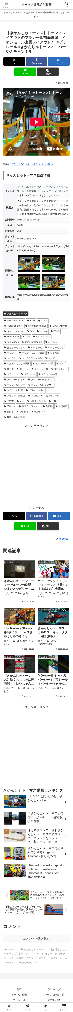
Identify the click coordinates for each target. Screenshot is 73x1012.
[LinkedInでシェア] (44, 967)
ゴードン (24, 369)
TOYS (57, 331)
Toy (32, 331)
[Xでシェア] (12, 946)
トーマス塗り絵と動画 (36, 4)
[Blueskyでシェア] (44, 946)
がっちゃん (36, 347)
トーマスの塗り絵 (54, 994)
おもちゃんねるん (16, 347)
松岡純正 (62, 406)
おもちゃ (52, 342)
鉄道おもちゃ (41, 412)
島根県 (49, 406)
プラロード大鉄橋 (16, 395)
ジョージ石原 (41, 369)
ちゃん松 (54, 352)
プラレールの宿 (49, 374)
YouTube (18, 164)
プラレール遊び (36, 390)
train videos (13, 342)
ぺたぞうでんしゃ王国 (18, 363)
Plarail (44, 320)
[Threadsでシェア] (28, 957)
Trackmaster (13, 336)
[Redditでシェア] (44, 957)
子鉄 (54, 401)
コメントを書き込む (36, 938)
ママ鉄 (34, 395)
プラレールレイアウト (42, 385)
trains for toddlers (33, 342)
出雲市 (10, 401)
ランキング (54, 989)
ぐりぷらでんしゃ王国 (33, 352)
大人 (22, 401)
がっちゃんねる (56, 347)
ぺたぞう (52, 358)
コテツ (10, 369)
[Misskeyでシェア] (61, 946)
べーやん (11, 358)
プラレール (29, 374)
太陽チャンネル (38, 401)
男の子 (10, 412)
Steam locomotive (37, 326)
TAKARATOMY (59, 326)
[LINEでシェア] (12, 967)
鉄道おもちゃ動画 (16, 417)
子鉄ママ (11, 406)
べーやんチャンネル (39, 164)
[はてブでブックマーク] (61, 957)
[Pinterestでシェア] (28, 967)
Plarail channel (14, 326)
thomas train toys (15, 331)
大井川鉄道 (54, 1000)
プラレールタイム (16, 379)
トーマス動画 (19, 994)
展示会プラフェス (31, 406)
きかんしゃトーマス (17, 313)
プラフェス (12, 374)
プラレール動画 (15, 390)
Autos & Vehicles (15, 320)
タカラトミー (60, 369)
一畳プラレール (51, 395)
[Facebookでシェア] (12, 957)
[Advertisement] (36, 465)
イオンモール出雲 (44, 363)
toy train (43, 331)
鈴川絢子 (24, 412)
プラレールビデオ (16, 385)
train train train (43, 336)
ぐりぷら (11, 352)
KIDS (32, 320)
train (27, 336)
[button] (47, 72)
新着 (19, 989)
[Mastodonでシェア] (28, 946)
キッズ (62, 363)
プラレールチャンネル (42, 379)
